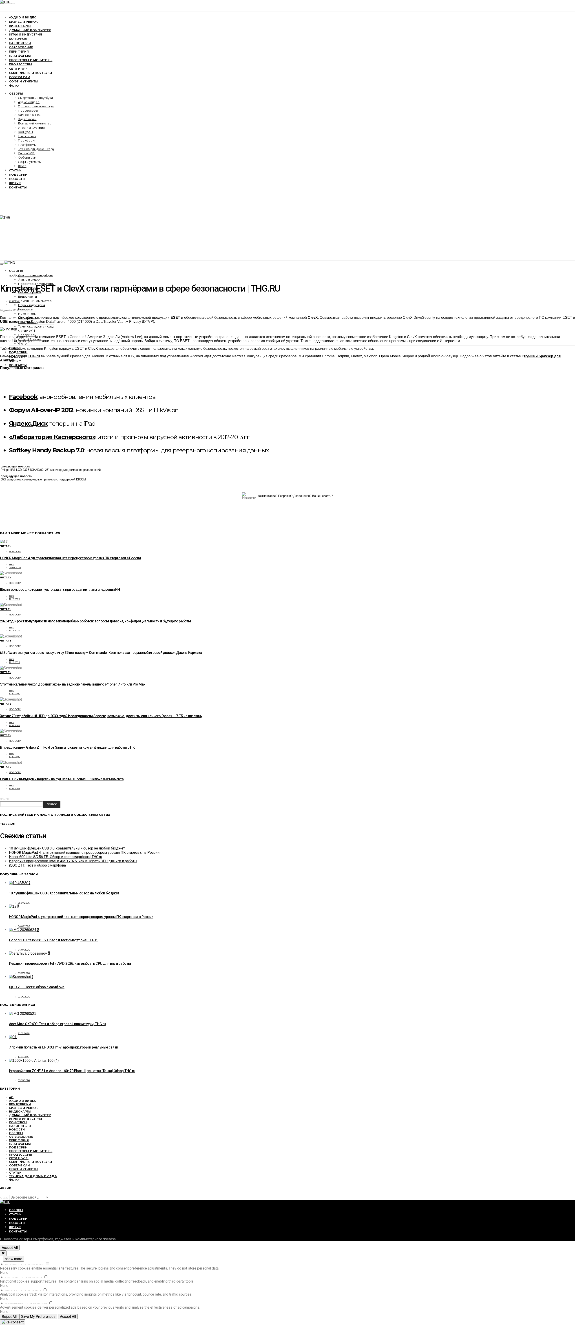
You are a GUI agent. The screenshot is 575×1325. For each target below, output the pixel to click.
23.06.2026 (24, 996)
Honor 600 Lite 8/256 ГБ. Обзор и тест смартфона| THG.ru (55, 857)
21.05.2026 (24, 1033)
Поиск (4, 799)
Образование (21, 47)
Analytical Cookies (17, 1290)
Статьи (15, 170)
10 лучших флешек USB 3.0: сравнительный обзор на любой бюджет (67, 848)
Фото (14, 85)
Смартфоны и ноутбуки (30, 73)
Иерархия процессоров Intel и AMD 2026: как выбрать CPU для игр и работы (73, 861)
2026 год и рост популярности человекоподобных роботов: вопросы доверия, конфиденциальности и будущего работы (95, 621)
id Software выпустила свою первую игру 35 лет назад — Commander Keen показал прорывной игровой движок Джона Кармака (101, 652)
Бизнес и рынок (23, 21)
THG (11, 564)
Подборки (18, 174)
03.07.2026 (24, 973)
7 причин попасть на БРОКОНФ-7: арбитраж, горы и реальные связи (63, 1047)
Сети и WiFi (19, 68)
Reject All (9, 1316)
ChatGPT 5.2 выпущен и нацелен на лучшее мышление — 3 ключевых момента (62, 779)
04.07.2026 (15, 567)
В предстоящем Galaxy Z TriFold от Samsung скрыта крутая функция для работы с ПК (67, 747)
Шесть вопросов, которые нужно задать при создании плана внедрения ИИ (60, 589)
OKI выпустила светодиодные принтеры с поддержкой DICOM (43, 479)
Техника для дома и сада (36, 149)
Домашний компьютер (30, 30)
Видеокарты (20, 26)
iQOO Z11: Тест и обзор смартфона (37, 865)
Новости (17, 179)
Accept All (10, 1247)
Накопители (20, 43)
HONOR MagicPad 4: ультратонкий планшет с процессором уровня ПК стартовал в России (70, 558)
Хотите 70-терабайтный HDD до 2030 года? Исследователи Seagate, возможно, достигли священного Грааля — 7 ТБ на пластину (101, 716)
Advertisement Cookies (20, 1303)
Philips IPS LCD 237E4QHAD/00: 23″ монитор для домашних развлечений (51, 469)
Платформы (20, 56)
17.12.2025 (14, 599)
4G (11, 1097)
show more (13, 1259)
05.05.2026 (24, 1080)
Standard (37, 1264)
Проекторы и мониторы (30, 60)
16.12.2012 (14, 301)
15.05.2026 (23, 1056)
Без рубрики (20, 1104)
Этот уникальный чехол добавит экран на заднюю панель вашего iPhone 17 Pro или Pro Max (72, 684)
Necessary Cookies (17, 1264)
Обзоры (16, 93)
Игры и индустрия (25, 34)
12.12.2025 (14, 693)
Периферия (19, 51)
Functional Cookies (17, 1277)
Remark (37, 1277)
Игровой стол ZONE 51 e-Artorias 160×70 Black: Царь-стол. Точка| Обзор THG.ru (72, 1071)
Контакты (18, 187)
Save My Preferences (38, 1316)
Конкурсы (18, 38)
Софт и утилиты (23, 81)
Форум (15, 183)
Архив (4, 1197)
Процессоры (20, 64)
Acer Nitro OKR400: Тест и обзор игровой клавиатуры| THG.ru (57, 1024)
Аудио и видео (22, 17)
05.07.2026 (24, 902)
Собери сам (19, 77)
